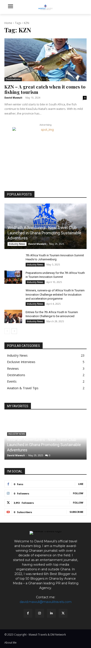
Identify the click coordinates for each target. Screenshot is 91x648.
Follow (78, 493)
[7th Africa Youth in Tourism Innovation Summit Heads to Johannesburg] (13, 259)
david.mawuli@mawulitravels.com (46, 602)
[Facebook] (28, 613)
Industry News (17, 243)
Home (8, 23)
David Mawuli (13, 97)
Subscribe (76, 512)
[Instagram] (39, 613)
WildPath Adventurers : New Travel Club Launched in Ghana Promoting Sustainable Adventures (44, 232)
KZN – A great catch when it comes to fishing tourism (44, 89)
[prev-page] (7, 331)
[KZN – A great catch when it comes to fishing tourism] (45, 59)
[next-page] (14, 331)
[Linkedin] (51, 613)
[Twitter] (63, 613)
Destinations (13, 79)
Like (80, 484)
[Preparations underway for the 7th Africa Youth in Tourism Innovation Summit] (13, 277)
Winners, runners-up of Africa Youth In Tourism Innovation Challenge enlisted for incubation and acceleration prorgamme (55, 294)
